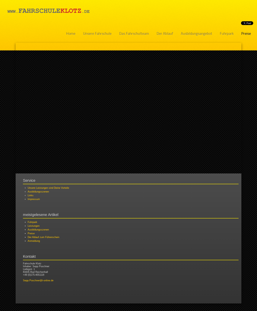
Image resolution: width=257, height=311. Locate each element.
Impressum (34, 199)
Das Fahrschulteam (134, 33)
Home (70, 33)
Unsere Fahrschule (97, 33)
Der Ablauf (165, 33)
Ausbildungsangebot (196, 33)
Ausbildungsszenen (38, 191)
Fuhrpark (227, 33)
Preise (246, 33)
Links (30, 195)
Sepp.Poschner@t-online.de (38, 280)
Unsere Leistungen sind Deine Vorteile (48, 187)
